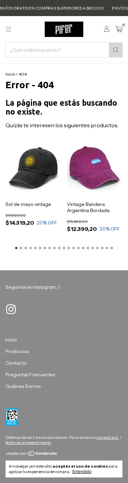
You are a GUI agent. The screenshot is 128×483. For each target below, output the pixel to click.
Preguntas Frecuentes (30, 374)
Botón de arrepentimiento (28, 442)
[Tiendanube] (31, 454)
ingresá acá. (107, 437)
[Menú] (8, 29)
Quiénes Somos (23, 386)
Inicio (10, 74)
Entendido (81, 471)
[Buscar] (116, 49)
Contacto (16, 363)
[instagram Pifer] (10, 309)
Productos (17, 351)
